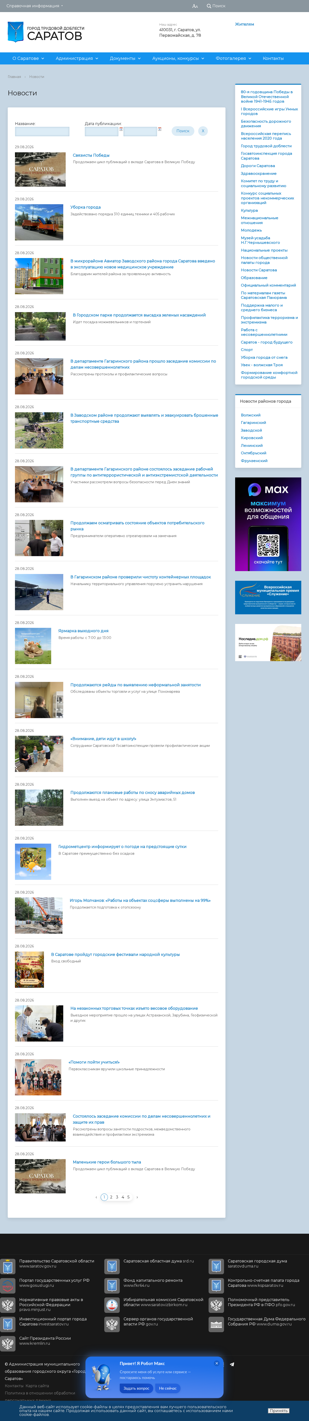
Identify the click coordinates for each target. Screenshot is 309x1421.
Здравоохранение (259, 173)
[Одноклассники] (223, 1364)
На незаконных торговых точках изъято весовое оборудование (134, 1008)
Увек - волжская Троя (262, 365)
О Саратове (26, 58)
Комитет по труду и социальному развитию (263, 183)
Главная (14, 77)
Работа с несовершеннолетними (264, 332)
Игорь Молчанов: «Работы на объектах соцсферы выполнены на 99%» (140, 900)
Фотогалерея (231, 58)
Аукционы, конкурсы (175, 58)
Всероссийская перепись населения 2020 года (266, 136)
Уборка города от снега (264, 357)
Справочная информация (33, 6)
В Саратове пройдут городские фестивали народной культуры (115, 954)
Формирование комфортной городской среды (269, 375)
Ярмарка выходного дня (83, 631)
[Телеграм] (233, 1364)
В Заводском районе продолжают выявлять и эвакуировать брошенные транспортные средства (144, 418)
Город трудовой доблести (266, 146)
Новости (36, 77)
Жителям (244, 24)
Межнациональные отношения (259, 220)
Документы (122, 58)
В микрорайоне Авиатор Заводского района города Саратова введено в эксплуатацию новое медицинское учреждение (142, 264)
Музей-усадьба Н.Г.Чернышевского (260, 240)
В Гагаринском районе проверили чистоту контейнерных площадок (140, 577)
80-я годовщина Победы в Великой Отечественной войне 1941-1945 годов (267, 97)
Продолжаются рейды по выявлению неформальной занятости (135, 685)
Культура (249, 210)
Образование (254, 277)
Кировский (252, 437)
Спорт (247, 349)
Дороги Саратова (258, 165)
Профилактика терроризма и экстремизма (269, 320)
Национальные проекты (264, 250)
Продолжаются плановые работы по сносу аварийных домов (132, 792)
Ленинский (252, 445)
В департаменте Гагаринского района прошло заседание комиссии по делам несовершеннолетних (143, 364)
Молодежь (251, 230)
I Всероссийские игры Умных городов (269, 111)
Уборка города (85, 207)
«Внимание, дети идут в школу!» (103, 738)
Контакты (273, 58)
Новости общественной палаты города (264, 260)
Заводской (251, 430)
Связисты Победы (91, 155)
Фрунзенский (254, 460)
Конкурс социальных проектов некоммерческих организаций (267, 198)
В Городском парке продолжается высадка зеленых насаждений (139, 315)
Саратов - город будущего (267, 342)
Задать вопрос (136, 1388)
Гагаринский (253, 422)
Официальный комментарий (268, 285)
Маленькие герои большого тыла (107, 1162)
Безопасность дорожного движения (266, 123)
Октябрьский (253, 453)
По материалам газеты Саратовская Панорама (264, 295)
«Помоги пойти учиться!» (94, 1062)
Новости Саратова (259, 270)
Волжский (250, 415)
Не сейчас (168, 1388)
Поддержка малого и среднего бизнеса (262, 307)
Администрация (74, 58)
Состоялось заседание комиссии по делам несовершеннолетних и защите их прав (142, 1119)
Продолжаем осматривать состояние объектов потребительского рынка (137, 526)
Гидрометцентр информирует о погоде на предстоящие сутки (122, 846)
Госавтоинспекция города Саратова (266, 156)
